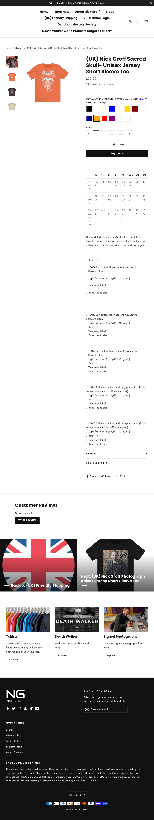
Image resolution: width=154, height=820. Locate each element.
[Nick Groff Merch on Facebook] (8, 708)
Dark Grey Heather (119, 109)
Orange (97, 118)
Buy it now (117, 153)
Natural (142, 109)
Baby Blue (112, 109)
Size (89, 128)
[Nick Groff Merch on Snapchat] (25, 708)
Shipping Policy (14, 746)
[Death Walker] (77, 619)
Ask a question (98, 463)
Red (104, 118)
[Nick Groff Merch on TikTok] (31, 708)
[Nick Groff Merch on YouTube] (37, 708)
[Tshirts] (28, 619)
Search (9, 730)
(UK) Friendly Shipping (61, 18)
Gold (127, 109)
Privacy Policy (13, 735)
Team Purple (112, 118)
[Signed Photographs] (126, 619)
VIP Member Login (96, 18)
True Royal (119, 118)
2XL (121, 133)
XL (111, 133)
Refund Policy (13, 741)
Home (44, 12)
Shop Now (61, 12)
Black (89, 109)
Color (96, 102)
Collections (18, 48)
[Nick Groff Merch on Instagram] (19, 708)
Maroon (135, 109)
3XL (131, 133)
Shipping (90, 84)
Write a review (27, 520)
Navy (89, 118)
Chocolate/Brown (127, 118)
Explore (13, 659)
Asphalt (104, 109)
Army (97, 109)
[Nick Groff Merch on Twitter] (13, 708)
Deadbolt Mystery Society (77, 24)
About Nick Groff (87, 12)
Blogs (110, 12)
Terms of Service (14, 752)
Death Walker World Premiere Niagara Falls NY (77, 31)
